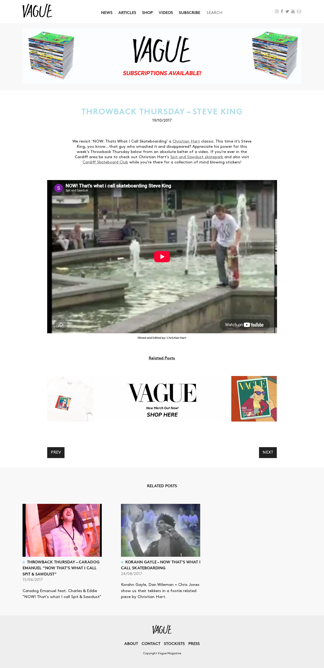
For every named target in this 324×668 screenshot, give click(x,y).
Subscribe (189, 12)
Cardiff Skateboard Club (105, 162)
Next (268, 452)
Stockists (174, 643)
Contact (151, 643)
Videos (166, 12)
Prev (56, 452)
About (131, 643)
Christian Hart (186, 141)
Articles (127, 12)
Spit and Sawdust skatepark (196, 157)
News (106, 12)
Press (194, 643)
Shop (147, 12)
